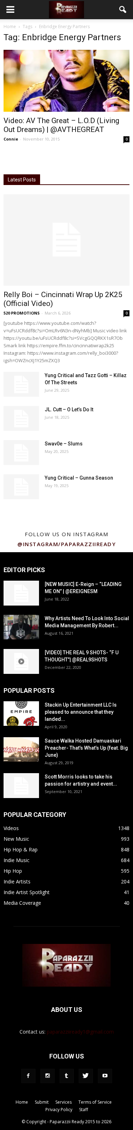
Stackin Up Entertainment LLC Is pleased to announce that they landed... (81, 712)
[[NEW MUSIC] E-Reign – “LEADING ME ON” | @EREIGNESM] (21, 593)
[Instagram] (47, 1076)
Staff (83, 1110)
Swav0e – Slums (64, 444)
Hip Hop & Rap (21, 849)
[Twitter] (86, 1076)
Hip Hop (13, 870)
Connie (11, 139)
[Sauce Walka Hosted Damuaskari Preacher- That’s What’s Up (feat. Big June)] (21, 749)
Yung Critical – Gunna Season (79, 478)
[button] (123, 9)
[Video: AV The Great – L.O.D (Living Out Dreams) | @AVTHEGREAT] (66, 81)
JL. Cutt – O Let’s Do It (69, 409)
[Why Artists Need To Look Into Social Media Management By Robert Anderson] (21, 627)
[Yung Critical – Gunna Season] (21, 486)
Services (63, 1102)
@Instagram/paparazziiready (66, 544)
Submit (42, 1102)
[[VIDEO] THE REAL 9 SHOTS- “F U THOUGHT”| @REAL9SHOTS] (21, 661)
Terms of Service (95, 1102)
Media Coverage (22, 902)
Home (10, 26)
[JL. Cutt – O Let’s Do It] (21, 418)
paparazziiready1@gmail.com (80, 1031)
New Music (16, 838)
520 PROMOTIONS (22, 313)
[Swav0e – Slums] (21, 452)
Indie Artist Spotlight (27, 892)
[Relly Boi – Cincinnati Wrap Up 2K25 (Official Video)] (66, 240)
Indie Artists (17, 881)
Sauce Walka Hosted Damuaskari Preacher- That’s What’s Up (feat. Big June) (86, 748)
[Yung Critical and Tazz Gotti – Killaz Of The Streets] (21, 384)
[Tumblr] (67, 1076)
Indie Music (16, 860)
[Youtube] (105, 1076)
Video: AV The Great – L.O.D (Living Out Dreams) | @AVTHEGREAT (61, 125)
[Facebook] (28, 1076)
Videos (11, 828)
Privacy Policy (58, 1110)
